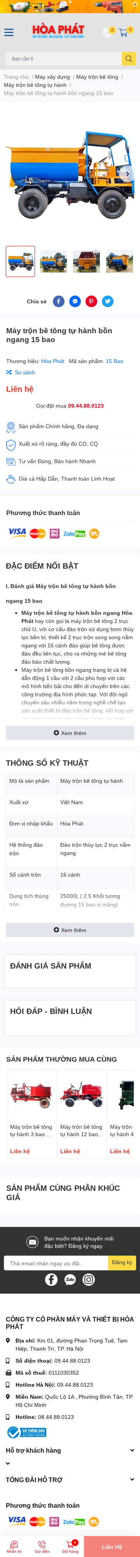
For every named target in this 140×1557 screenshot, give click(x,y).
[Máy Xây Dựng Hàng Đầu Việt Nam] (58, 32)
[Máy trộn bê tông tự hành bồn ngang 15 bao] (70, 174)
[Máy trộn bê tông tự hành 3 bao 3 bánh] (32, 1095)
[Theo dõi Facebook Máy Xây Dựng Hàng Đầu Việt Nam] (51, 1279)
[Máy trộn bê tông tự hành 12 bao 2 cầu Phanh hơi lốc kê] (82, 1095)
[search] (129, 59)
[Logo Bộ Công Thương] (26, 1432)
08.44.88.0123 (56, 1416)
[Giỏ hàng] (123, 32)
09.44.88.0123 (86, 405)
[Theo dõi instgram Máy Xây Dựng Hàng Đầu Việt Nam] (88, 1279)
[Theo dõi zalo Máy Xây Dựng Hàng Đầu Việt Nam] (70, 1279)
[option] (70, 174)
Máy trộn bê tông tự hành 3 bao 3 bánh (31, 1134)
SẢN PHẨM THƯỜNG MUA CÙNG (61, 1059)
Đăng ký (122, 1262)
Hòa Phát (53, 361)
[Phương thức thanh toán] (54, 532)
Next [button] (127, 173)
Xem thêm (73, 733)
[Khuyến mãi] (70, 6)
